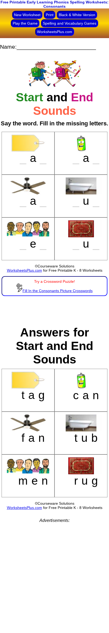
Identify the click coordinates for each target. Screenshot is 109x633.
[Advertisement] (54, 577)
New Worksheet (27, 15)
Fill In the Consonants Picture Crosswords (57, 291)
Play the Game (25, 23)
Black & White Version (77, 15)
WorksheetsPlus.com (54, 32)
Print (49, 15)
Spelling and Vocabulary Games (69, 23)
